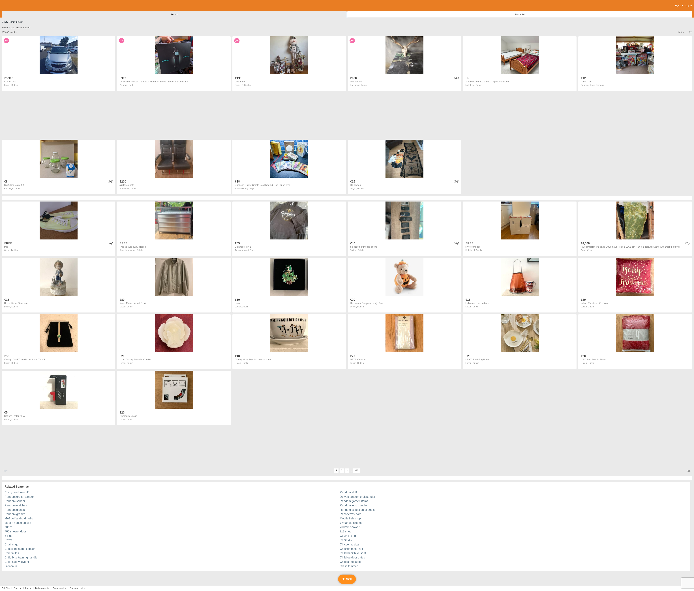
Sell (348, 579)
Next (688, 470)
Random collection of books (357, 509)
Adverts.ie (16, 6)
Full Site (6, 588)
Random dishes (15, 509)
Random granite (15, 514)
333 (356, 470)
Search (174, 14)
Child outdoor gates (352, 557)
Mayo (251, 188)
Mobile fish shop (350, 518)
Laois (364, 85)
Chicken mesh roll (351, 548)
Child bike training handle (21, 557)
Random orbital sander (19, 496)
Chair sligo (11, 544)
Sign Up (679, 5)
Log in (28, 588)
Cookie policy (59, 588)
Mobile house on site (18, 522)
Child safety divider (17, 561)
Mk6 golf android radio (19, 518)
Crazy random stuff (17, 492)
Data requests (42, 588)
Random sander (15, 501)
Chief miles (12, 553)
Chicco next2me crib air (20, 548)
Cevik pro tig (348, 535)
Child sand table (350, 561)
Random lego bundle (353, 505)
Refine (681, 32)
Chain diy (346, 540)
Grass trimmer (349, 566)
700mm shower (349, 527)
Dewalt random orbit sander (357, 496)
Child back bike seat (353, 553)
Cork (131, 85)
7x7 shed (346, 531)
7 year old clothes (351, 522)
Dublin (14, 85)
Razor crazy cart (350, 514)
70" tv (8, 527)
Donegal (600, 85)
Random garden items (354, 501)
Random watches (16, 505)
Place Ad (519, 14)
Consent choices (78, 588)
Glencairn (11, 566)
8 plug (8, 535)
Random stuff (348, 492)
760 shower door (15, 531)
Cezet (8, 540)
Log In (689, 5)
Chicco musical (349, 544)
